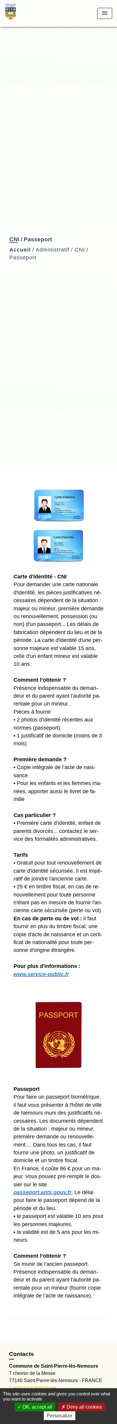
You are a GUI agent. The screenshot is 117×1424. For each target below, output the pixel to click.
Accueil (20, 250)
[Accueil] (27, 13)
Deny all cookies (83, 1407)
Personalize (59, 1415)
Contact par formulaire (32, 1387)
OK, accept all (36, 1407)
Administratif (52, 250)
